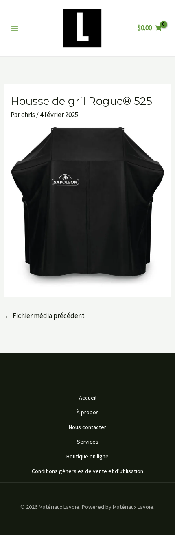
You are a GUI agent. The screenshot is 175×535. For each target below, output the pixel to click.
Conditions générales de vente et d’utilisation (87, 471)
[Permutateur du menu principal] (15, 28)
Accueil (87, 397)
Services (87, 441)
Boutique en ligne (87, 456)
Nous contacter (87, 427)
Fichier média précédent (44, 315)
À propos (88, 412)
